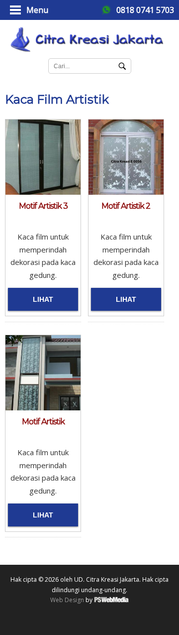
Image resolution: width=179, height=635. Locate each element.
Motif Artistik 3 (43, 206)
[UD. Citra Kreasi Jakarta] (89, 37)
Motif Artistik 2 (125, 206)
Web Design (67, 600)
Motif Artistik (43, 421)
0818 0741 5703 (145, 9)
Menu (37, 9)
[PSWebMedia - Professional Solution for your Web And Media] (111, 600)
